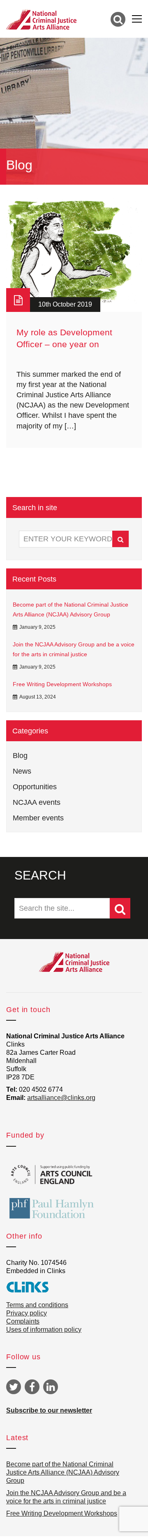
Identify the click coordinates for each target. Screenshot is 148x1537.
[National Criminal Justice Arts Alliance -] (41, 19)
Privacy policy (26, 1313)
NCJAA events (36, 802)
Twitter (13, 1386)
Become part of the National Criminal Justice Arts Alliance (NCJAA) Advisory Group (70, 609)
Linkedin (50, 1386)
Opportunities (35, 787)
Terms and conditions (37, 1304)
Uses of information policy (43, 1329)
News (22, 771)
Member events (38, 818)
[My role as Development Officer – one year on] (74, 254)
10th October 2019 (65, 304)
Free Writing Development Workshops (62, 684)
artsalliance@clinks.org (61, 1097)
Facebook (32, 1386)
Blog (20, 755)
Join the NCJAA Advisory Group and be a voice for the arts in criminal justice (73, 649)
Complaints (22, 1321)
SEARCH (40, 875)
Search (120, 539)
